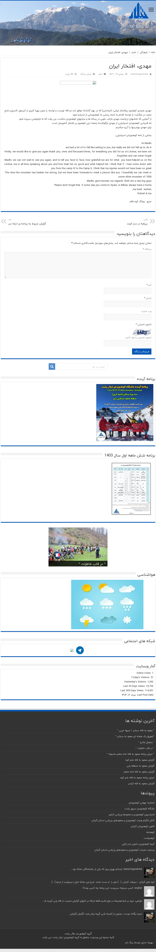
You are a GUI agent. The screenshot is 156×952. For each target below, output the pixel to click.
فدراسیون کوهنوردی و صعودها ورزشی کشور (131, 814)
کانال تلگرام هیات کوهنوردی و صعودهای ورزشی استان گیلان (123, 820)
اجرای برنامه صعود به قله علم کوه (137, 777)
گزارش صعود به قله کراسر (141, 783)
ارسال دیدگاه (85, 74)
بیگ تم (129, 942)
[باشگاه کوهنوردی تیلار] (78, 23)
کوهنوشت (149, 838)
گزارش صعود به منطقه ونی (140, 766)
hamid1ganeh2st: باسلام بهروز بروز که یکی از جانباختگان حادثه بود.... (106, 869)
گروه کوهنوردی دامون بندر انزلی (138, 844)
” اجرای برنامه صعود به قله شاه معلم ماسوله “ (130, 754)
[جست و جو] (52, 366)
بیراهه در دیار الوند (137, 222)
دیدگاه (147, 249)
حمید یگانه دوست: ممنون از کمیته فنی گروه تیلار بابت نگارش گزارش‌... (105, 914)
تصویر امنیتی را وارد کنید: (138, 337)
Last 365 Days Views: (132, 690)
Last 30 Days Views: (134, 686)
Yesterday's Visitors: (135, 682)
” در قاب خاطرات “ (92, 564)
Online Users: (144, 673)
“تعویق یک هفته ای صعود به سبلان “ (134, 736)
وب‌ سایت (146, 311)
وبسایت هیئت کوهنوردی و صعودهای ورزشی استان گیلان (124, 850)
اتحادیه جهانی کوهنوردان (141, 803)
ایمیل (147, 298)
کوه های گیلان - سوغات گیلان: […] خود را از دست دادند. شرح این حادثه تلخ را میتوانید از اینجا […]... (102, 882)
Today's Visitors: (141, 677)
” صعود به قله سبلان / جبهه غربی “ (135, 730)
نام (148, 285)
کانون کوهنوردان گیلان (142, 826)
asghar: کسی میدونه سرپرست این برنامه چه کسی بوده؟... (111, 888)
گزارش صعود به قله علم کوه (139, 760)
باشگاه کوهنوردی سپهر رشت (139, 808)
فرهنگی (143, 52)
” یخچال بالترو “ (146, 742)
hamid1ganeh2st (139, 74)
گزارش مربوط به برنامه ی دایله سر (27, 222)
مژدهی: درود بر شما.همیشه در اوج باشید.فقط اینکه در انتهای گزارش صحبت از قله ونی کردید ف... (92, 901)
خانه (153, 52)
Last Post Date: (144, 695)
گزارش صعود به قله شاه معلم (139, 772)
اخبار (133, 52)
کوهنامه (150, 832)
